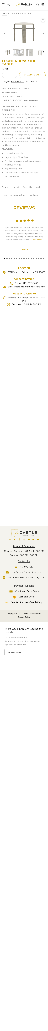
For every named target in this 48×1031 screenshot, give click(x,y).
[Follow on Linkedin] (29, 540)
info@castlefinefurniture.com (29, 287)
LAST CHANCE (12, 96)
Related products (11, 187)
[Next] (42, 32)
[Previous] (5, 32)
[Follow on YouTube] (38, 540)
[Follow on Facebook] (15, 540)
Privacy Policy (24, 617)
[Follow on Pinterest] (24, 540)
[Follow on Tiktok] (19, 540)
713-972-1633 (26, 567)
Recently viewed (31, 187)
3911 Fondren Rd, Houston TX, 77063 (26, 272)
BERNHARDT (17, 81)
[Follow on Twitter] (33, 540)
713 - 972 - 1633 (30, 283)
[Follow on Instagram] (10, 540)
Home (4, 13)
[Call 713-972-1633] (8, 5)
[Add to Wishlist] (43, 20)
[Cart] (42, 5)
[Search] (37, 5)
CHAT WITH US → (31, 100)
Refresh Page (14, 652)
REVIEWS (24, 208)
